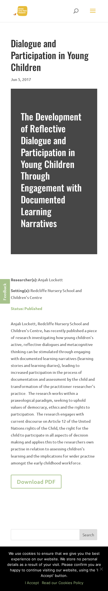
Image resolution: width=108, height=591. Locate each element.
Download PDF (36, 481)
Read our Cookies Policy (62, 583)
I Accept (32, 583)
